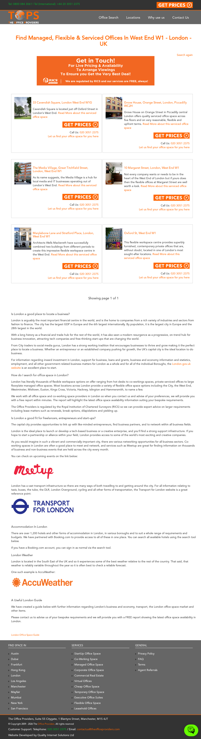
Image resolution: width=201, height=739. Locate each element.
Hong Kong (18, 670)
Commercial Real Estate (89, 675)
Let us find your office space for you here (73, 136)
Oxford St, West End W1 (140, 233)
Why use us (156, 17)
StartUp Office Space (87, 653)
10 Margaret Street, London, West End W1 (151, 168)
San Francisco (19, 708)
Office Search (108, 17)
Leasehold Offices (85, 708)
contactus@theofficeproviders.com (98, 729)
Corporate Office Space (89, 670)
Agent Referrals (147, 670)
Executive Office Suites (88, 697)
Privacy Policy (146, 653)
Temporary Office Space (89, 692)
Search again (185, 54)
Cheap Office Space (86, 686)
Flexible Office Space (87, 703)
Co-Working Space (86, 659)
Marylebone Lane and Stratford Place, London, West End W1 (63, 234)
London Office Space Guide (25, 635)
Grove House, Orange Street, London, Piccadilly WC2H (155, 104)
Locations (133, 17)
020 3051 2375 (89, 132)
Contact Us (180, 17)
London (15, 675)
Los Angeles (18, 681)
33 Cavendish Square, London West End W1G (62, 102)
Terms (141, 664)
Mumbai (16, 697)
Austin (15, 653)
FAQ (141, 659)
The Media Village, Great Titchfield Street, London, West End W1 (60, 169)
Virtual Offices (83, 681)
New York (17, 703)
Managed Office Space (88, 664)
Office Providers (46, 724)
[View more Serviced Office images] (29, 107)
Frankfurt (16, 664)
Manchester (18, 686)
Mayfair (15, 692)
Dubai (14, 659)
